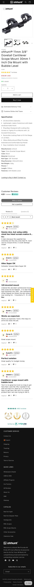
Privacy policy (7, 582)
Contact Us (7, 436)
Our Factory (7, 484)
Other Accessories (9, 532)
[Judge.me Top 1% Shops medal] (17, 416)
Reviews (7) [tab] (9, 211)
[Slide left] (2, 43)
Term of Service (9, 460)
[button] (4, 2)
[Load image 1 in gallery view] (8, 43)
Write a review (17, 200)
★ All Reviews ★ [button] (32, 295)
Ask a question (17, 204)
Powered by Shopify (17, 579)
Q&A (5, 496)
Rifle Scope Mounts (10, 528)
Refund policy (27, 579)
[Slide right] (32, 43)
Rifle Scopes (8, 524)
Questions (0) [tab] (25, 211)
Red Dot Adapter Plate (11, 516)
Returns (6, 452)
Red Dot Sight (8, 511)
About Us (7, 492)
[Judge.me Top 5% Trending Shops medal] (25, 416)
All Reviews (7, 488)
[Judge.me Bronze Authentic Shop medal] (8, 416)
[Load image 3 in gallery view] (25, 43)
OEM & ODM (7, 476)
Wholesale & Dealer (10, 472)
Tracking (6, 448)
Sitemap (6, 500)
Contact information (18, 584)
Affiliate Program (9, 480)
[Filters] (8, 217)
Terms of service (17, 582)
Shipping (3, 78)
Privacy (6, 456)
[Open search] (3, 217)
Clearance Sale (8, 536)
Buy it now (17, 100)
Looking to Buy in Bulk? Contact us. (13, 177)
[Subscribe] (28, 572)
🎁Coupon (7, 440)
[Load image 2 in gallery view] (17, 43)
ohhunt (9, 579)
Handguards (8, 520)
